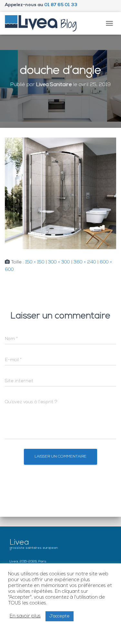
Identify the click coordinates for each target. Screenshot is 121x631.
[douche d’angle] (60, 193)
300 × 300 (59, 262)
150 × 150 (35, 262)
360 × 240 (85, 262)
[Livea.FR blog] (43, 23)
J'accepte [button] (59, 616)
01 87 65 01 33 (60, 5)
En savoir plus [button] (25, 616)
